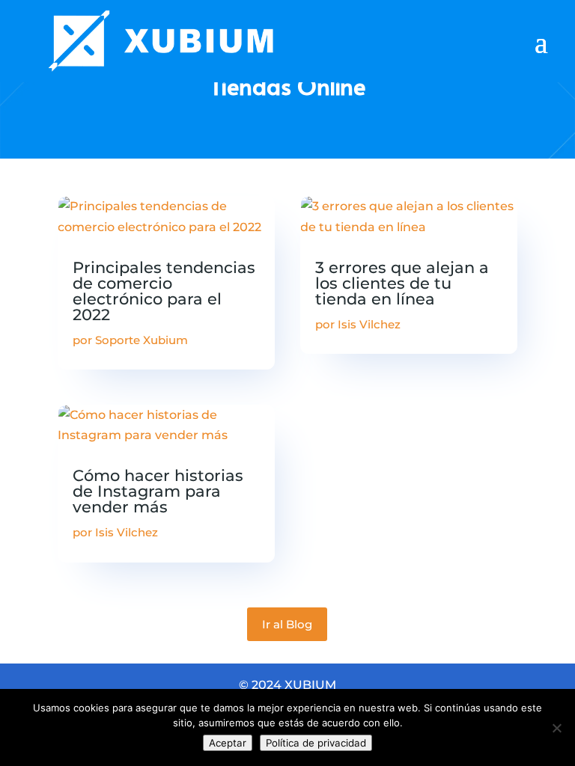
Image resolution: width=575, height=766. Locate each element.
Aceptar (227, 743)
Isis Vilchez (126, 532)
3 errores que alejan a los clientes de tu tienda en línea (402, 283)
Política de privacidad (316, 743)
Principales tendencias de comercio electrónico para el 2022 (164, 291)
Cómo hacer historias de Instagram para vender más (158, 491)
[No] (556, 727)
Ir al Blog (287, 624)
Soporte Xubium (141, 340)
